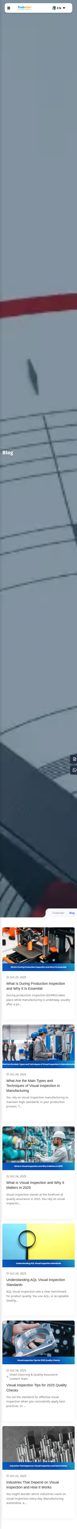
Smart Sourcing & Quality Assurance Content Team (33, 1377)
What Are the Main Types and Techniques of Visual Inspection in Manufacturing (33, 1086)
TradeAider (58, 913)
